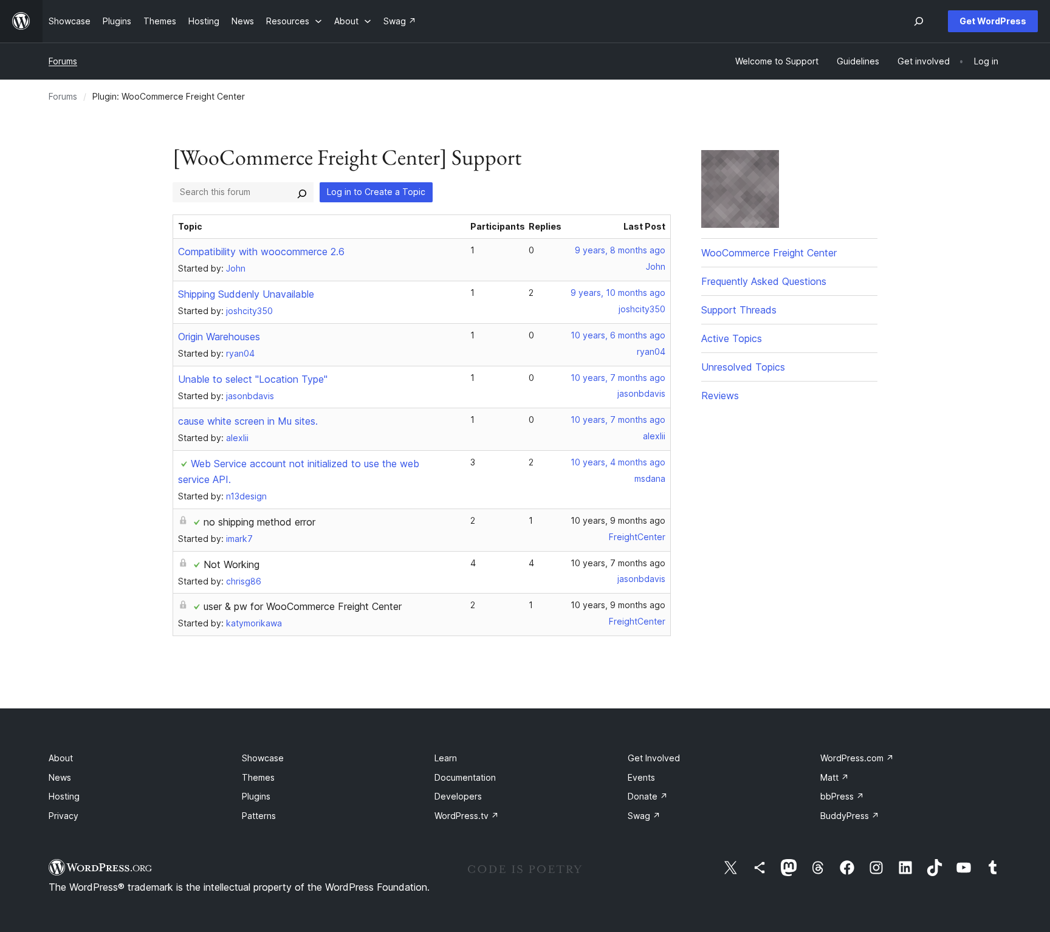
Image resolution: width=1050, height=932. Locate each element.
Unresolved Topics (743, 367)
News (60, 777)
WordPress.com (857, 758)
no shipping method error (259, 522)
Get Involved (654, 758)
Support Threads (739, 310)
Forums (63, 61)
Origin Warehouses (219, 337)
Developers (458, 796)
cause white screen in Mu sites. (248, 421)
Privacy (63, 815)
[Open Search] (919, 21)
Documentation (465, 777)
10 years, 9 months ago (618, 520)
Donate (648, 796)
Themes (258, 777)
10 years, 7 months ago (618, 377)
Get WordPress (992, 21)
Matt (834, 777)
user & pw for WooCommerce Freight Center (303, 606)
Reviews (720, 395)
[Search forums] (302, 192)
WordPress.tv (466, 815)
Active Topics (731, 338)
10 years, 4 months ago (618, 462)
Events (641, 777)
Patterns (259, 815)
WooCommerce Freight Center (769, 253)
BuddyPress (849, 815)
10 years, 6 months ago (618, 335)
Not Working (231, 564)
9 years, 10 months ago (618, 292)
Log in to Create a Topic (376, 192)
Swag (644, 815)
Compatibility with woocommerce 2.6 (261, 251)
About (61, 758)
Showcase (263, 758)
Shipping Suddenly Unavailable (246, 294)
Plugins (256, 796)
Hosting (64, 796)
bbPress (842, 796)
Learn (445, 758)
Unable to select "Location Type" (253, 379)
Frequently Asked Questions (763, 281)
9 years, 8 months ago (620, 250)
